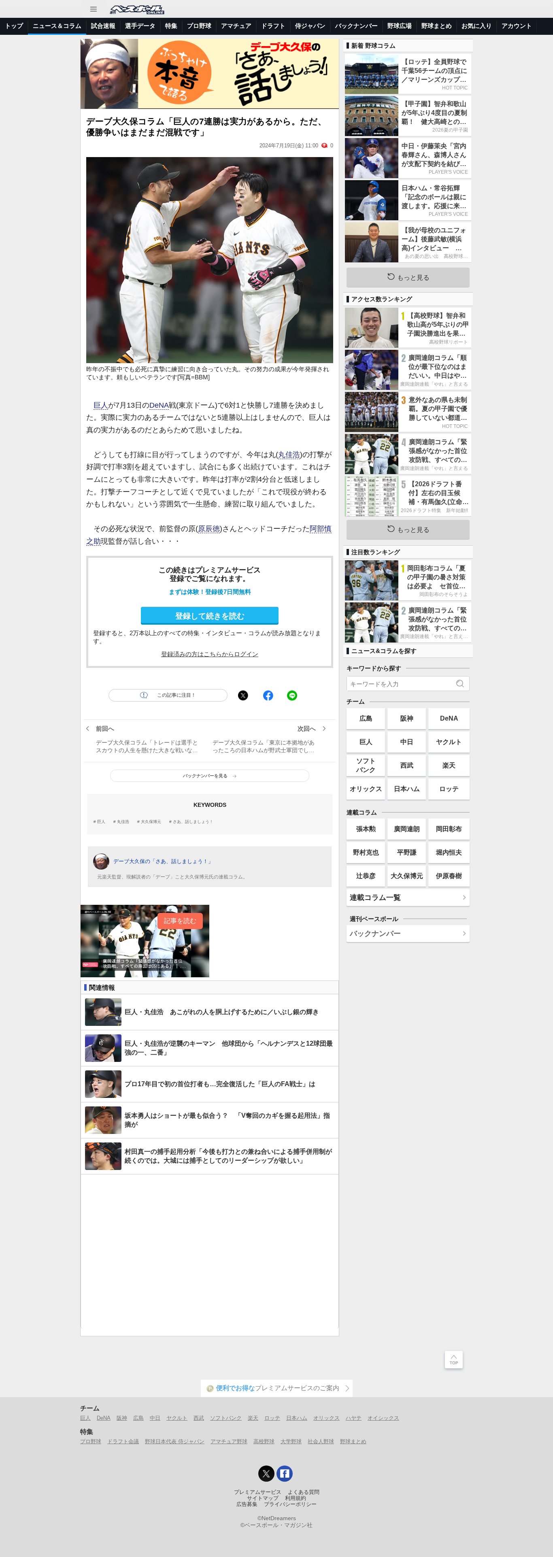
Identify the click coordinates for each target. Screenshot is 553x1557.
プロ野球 (199, 25)
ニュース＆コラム (57, 25)
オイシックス (383, 1418)
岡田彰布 (449, 828)
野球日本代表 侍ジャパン (174, 1441)
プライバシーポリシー (290, 1504)
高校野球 (263, 1441)
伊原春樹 (449, 875)
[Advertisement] (209, 1251)
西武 (406, 765)
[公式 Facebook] (284, 1474)
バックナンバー (356, 25)
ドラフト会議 (123, 1441)
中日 (406, 741)
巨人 (101, 405)
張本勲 (366, 828)
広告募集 (246, 1504)
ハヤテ (354, 1418)
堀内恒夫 (449, 852)
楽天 (448, 765)
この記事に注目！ (176, 695)
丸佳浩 (289, 455)
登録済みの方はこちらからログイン (209, 654)
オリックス (366, 788)
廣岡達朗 (407, 828)
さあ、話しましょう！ (193, 822)
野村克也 (366, 852)
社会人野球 (321, 1441)
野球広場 (399, 25)
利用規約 (295, 1498)
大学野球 (291, 1441)
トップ (14, 25)
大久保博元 (151, 822)
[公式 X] (266, 1474)
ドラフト (273, 25)
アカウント (517, 25)
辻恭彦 (366, 875)
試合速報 (103, 25)
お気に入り (477, 25)
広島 (365, 718)
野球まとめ (436, 25)
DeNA (159, 405)
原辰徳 (209, 529)
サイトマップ (263, 1498)
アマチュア (236, 25)
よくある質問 (303, 1492)
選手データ (140, 25)
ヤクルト (449, 741)
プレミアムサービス (257, 1492)
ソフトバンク (366, 765)
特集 (171, 25)
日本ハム (407, 788)
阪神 (406, 718)
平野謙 (407, 852)
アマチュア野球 (229, 1441)
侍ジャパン (310, 25)
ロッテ (449, 788)
